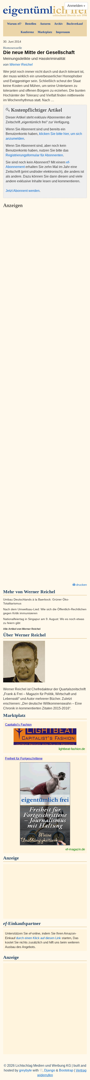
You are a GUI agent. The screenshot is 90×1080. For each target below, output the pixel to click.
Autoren (45, 23)
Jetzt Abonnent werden (23, 190)
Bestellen (30, 23)
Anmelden (75, 5)
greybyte (25, 1070)
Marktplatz (45, 32)
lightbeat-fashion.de (72, 749)
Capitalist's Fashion (18, 724)
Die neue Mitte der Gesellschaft (39, 50)
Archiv (58, 23)
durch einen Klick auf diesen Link (38, 938)
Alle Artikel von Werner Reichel (21, 629)
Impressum (63, 32)
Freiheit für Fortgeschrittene (23, 758)
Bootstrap (66, 1070)
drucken (81, 584)
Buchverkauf (75, 23)
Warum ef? (14, 23)
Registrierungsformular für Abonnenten (34, 155)
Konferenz (27, 32)
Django (49, 1070)
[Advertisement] (45, 396)
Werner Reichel (21, 64)
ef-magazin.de (75, 849)
